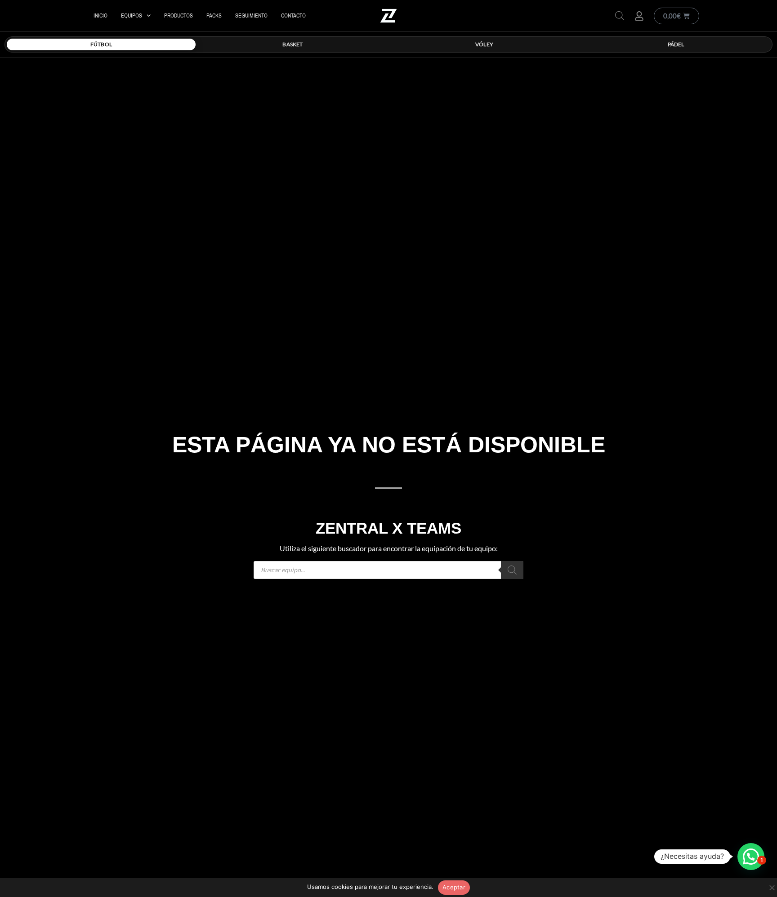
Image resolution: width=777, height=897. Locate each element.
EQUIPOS (131, 15)
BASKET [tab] (292, 44)
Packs (214, 15)
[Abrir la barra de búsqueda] (619, 15)
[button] (750, 856)
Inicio (100, 15)
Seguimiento (251, 15)
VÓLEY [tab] (484, 44)
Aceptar (453, 887)
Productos (178, 15)
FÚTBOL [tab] (101, 44)
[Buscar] (512, 570)
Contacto (293, 15)
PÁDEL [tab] (676, 44)
